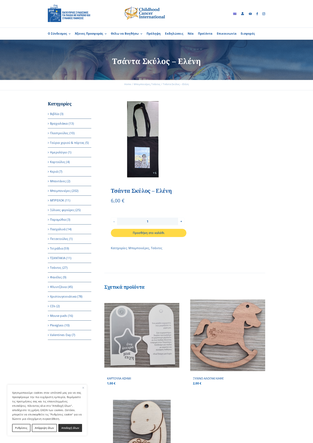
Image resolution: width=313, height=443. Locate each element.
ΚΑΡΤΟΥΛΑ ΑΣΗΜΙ (119, 378)
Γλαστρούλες (59, 133)
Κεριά (54, 172)
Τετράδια (56, 248)
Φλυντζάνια (58, 287)
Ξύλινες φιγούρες (62, 210)
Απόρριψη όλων (44, 428)
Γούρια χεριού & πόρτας (67, 143)
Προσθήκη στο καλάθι (149, 233)
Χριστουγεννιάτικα (63, 296)
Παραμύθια (58, 220)
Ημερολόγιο (58, 152)
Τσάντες (156, 248)
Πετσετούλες (59, 239)
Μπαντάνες (58, 181)
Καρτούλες (57, 162)
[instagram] (263, 13)
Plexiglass (57, 325)
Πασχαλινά (58, 229)
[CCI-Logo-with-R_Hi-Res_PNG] (144, 7)
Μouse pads (58, 316)
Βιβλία (54, 114)
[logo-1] (69, 5)
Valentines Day (60, 335)
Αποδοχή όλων (70, 428)
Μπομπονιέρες (138, 248)
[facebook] (257, 13)
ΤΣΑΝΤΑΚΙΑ (57, 258)
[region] (47, 410)
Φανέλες (56, 277)
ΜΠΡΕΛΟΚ (57, 200)
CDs (53, 306)
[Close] (83, 388)
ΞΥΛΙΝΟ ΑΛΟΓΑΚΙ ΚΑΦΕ (208, 378)
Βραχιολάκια (59, 123)
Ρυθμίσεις (21, 428)
